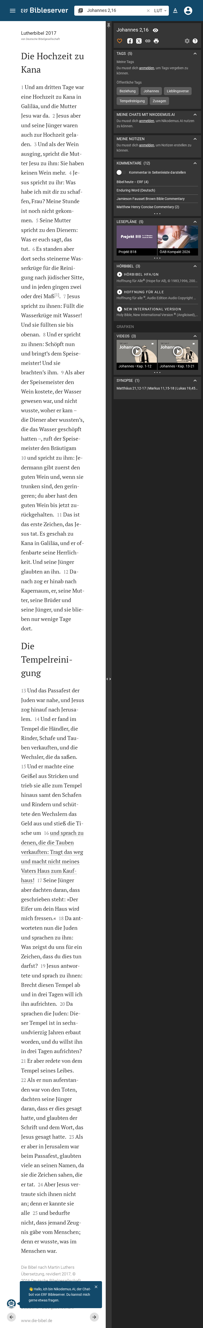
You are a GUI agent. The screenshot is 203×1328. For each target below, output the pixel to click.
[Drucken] (156, 41)
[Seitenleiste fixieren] (109, 25)
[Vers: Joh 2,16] (155, 30)
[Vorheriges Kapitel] (11, 1317)
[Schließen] (96, 1287)
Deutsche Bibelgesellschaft (43, 39)
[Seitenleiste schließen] (109, 679)
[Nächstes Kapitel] (94, 1317)
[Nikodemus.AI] (11, 1303)
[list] (157, 194)
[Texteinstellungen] (175, 11)
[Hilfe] (195, 41)
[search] (116, 10)
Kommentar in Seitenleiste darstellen (157, 172)
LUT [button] (158, 10)
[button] (12, 11)
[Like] (120, 41)
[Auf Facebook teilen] (130, 41)
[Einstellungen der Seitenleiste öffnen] (187, 41)
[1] (56, 294)
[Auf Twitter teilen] (139, 41)
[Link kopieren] (148, 41)
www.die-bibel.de (36, 1320)
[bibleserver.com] (44, 11)
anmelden (146, 68)
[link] (157, 388)
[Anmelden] (188, 11)
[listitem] (157, 182)
